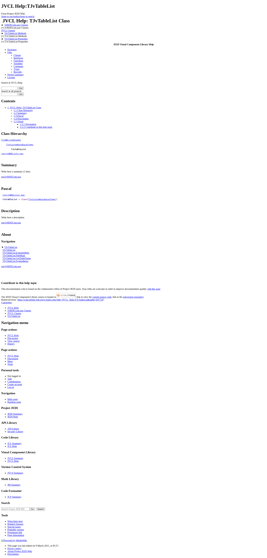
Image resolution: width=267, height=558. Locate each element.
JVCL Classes (8, 30)
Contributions (14, 381)
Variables (18, 63)
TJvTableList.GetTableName (16, 258)
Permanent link (14, 532)
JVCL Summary (15, 458)
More (10, 361)
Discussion (12, 338)
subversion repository (133, 297)
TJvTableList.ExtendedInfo (15, 253)
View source (13, 341)
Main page (12, 399)
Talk (9, 379)
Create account (14, 384)
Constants (18, 66)
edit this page (154, 289)
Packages (12, 49)
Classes (17, 55)
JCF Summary (14, 497)
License (11, 77)
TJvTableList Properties (16, 39)
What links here (15, 521)
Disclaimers (13, 554)
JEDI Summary (15, 414)
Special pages (14, 527)
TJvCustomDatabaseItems (19, 145)
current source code (101, 297)
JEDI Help (12, 416)
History (11, 343)
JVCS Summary (15, 473)
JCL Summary (14, 443)
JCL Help (12, 446)
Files (9, 52)
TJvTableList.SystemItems (15, 261)
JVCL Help (13, 307)
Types (16, 69)
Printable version (15, 529)
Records (18, 72)
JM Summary (14, 485)
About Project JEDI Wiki (19, 551)
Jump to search (27, 16)
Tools (10, 364)
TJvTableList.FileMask (13, 255)
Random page (14, 402)
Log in (10, 387)
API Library (13, 428)
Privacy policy (14, 548)
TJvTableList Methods (15, 33)
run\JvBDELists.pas (12, 153)
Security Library (15, 431)
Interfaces (18, 58)
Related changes (15, 524)
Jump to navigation (10, 16)
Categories (6, 302)
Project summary (15, 74)
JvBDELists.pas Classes (16, 25)
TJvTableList (10, 247)
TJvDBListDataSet (11, 140)
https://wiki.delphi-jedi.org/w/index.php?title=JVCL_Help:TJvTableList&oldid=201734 (60, 299)
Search (5, 503)
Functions (18, 60)
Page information (15, 535)
